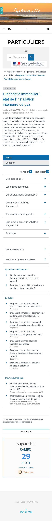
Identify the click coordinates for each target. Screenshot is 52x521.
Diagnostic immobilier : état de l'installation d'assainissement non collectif (26, 353)
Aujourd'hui (26, 443)
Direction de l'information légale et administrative (24, 419)
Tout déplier (40, 172)
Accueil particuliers (13, 71)
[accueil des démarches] (26, 50)
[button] (26, 179)
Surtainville (26, 10)
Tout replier (23, 172)
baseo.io (28, 422)
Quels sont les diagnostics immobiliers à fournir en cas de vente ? (24, 278)
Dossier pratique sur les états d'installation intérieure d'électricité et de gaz (27, 386)
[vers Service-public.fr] (29, 64)
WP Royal (33, 501)
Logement (29, 71)
